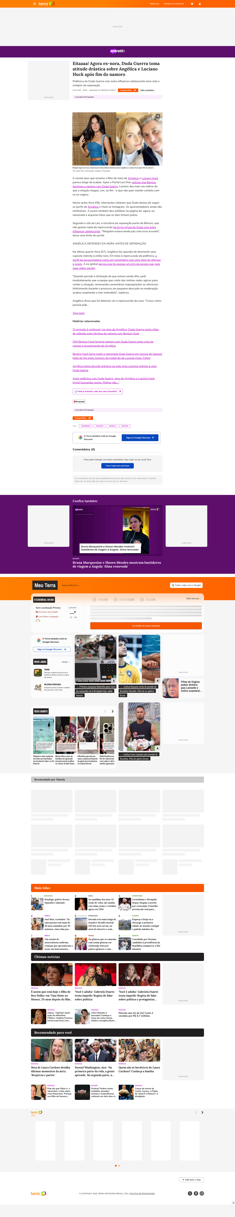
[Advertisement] (183, 1016)
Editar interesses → (194, 598)
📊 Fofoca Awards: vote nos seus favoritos (95, 391)
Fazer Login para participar (117, 465)
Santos (135, 936)
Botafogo (48, 896)
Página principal (47, 4)
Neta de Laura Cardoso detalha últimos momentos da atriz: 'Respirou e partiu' (50, 1071)
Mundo (91, 936)
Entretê (125, 426)
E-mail (192, 4)
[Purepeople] (79, 402)
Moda (90, 896)
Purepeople (86, 426)
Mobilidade (93, 916)
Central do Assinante (174, 4)
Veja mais (79, 313)
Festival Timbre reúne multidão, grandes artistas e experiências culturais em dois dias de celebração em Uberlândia (103, 1092)
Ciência (47, 916)
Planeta (135, 916)
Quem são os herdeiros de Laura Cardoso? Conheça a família (139, 1069)
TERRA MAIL (154, 4)
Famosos (99, 426)
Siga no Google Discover (49, 649)
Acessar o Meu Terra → (71, 585)
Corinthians (137, 896)
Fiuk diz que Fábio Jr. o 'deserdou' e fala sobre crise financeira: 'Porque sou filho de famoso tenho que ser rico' (59, 1092)
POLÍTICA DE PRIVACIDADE (142, 1193)
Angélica (133, 178)
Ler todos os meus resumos (146, 625)
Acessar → (66, 661)
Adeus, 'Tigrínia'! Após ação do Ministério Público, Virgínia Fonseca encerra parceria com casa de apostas (59, 1017)
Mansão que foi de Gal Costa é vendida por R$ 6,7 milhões (136, 1014)
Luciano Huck (150, 178)
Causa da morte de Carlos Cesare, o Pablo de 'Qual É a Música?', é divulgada (146, 1092)
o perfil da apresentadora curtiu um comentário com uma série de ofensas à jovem (117, 260)
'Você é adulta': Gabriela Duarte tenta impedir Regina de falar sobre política (95, 995)
